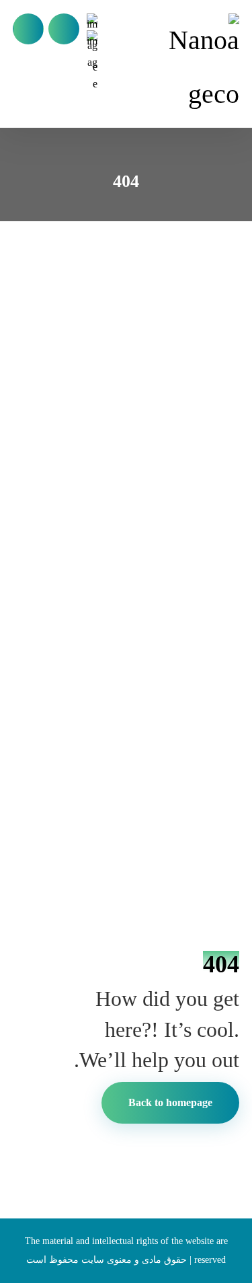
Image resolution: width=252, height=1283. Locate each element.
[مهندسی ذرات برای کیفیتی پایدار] (199, 67)
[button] (28, 28)
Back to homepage (170, 1102)
